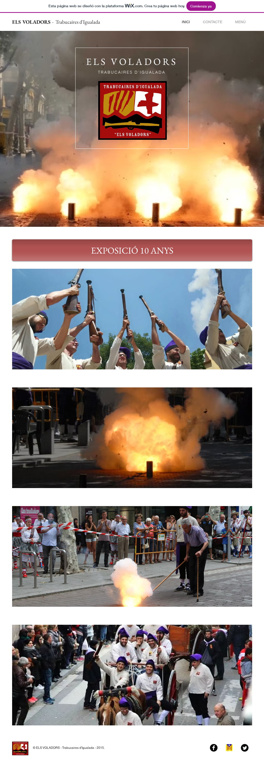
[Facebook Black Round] (214, 748)
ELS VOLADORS (32, 22)
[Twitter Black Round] (245, 748)
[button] (240, 22)
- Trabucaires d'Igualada (76, 22)
